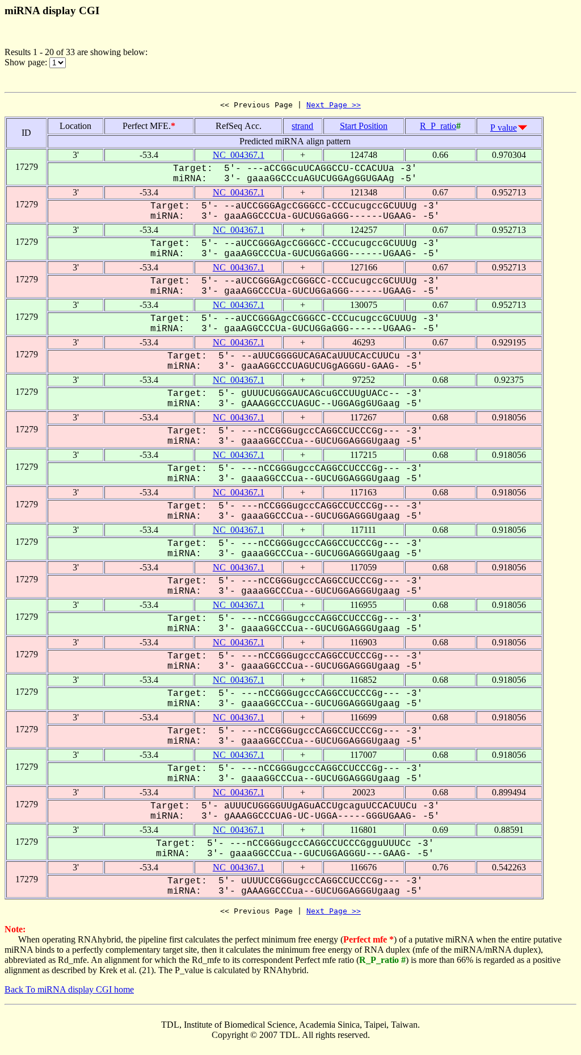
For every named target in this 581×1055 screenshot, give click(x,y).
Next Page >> (333, 105)
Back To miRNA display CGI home (69, 989)
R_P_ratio (438, 126)
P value (503, 127)
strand (302, 126)
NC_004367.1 (238, 155)
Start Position (364, 126)
